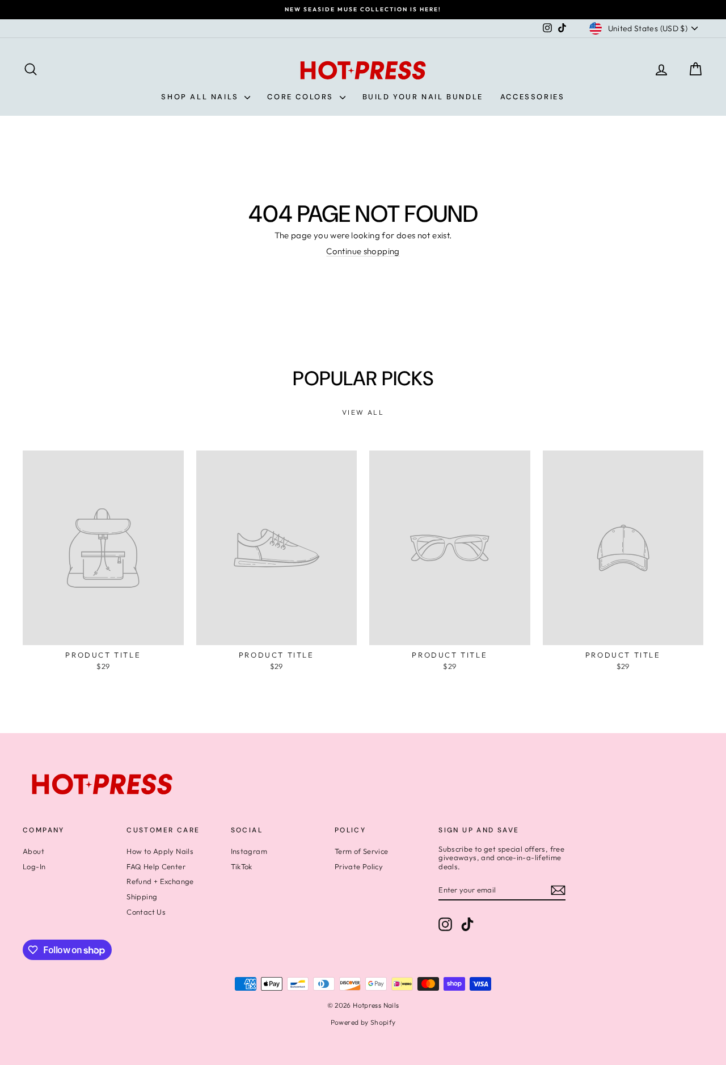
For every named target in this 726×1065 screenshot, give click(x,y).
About (33, 851)
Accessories (532, 97)
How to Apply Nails (159, 851)
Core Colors (301, 97)
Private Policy (359, 866)
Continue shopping (362, 251)
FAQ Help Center (155, 866)
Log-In (34, 866)
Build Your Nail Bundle (422, 97)
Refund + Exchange (159, 881)
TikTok (241, 866)
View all (363, 412)
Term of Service (362, 851)
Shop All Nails (201, 97)
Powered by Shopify (363, 1022)
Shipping (141, 896)
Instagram (249, 851)
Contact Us (146, 911)
